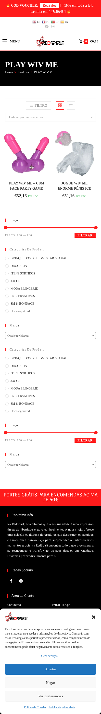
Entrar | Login (61, 605)
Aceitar (50, 669)
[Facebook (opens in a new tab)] (47, 27)
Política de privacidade (62, 707)
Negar (50, 683)
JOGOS (15, 281)
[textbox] (50, 335)
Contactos (14, 605)
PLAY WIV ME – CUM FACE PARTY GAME (26, 186)
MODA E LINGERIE (24, 288)
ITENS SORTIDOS (23, 273)
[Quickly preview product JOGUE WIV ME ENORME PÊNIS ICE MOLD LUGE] (94, 139)
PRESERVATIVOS (23, 296)
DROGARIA (19, 266)
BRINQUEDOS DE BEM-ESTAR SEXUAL (39, 258)
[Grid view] (60, 105)
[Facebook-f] (11, 580)
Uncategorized (20, 311)
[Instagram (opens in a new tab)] (53, 27)
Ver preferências (50, 696)
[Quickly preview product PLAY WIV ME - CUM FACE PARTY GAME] (46, 139)
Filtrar (85, 235)
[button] (93, 617)
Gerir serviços (49, 656)
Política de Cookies (35, 707)
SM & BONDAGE (22, 303)
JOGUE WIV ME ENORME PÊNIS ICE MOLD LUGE (74, 186)
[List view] (71, 105)
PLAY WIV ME (44, 72)
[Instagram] (21, 580)
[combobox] (50, 335)
